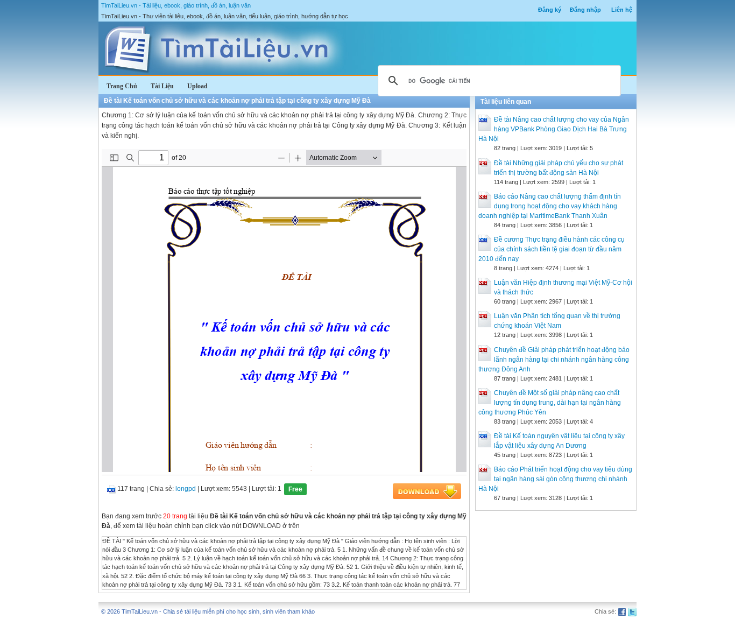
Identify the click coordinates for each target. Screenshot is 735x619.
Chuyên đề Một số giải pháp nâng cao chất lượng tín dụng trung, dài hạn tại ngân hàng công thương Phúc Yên (549, 402)
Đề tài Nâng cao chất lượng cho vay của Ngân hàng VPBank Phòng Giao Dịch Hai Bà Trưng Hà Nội (553, 129)
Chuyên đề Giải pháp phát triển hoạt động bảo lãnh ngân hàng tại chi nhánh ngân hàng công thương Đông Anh (554, 359)
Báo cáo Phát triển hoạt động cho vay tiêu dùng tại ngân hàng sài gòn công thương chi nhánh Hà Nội (555, 479)
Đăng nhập (585, 9)
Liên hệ (621, 9)
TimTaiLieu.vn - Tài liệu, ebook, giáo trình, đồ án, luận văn (176, 5)
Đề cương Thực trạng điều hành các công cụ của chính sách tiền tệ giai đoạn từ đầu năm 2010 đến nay (551, 249)
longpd (185, 489)
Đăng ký (549, 9)
